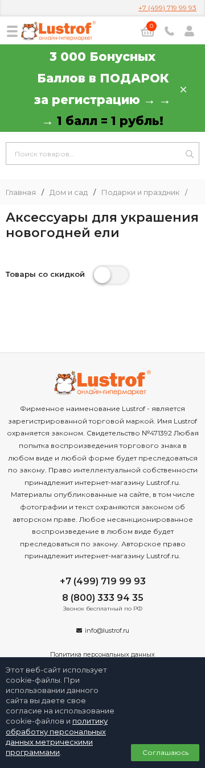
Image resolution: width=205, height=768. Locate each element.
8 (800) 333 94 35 (103, 597)
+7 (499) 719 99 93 (167, 7)
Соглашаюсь (165, 752)
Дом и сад (69, 192)
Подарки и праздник (140, 192)
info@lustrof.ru (107, 630)
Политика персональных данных (102, 654)
